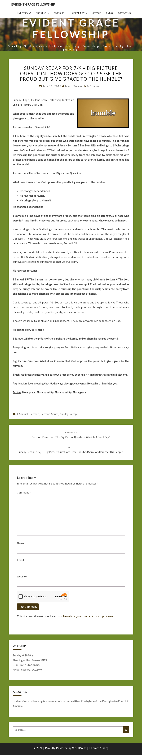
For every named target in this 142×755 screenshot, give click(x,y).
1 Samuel (22, 414)
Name (21, 543)
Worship (59, 13)
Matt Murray (74, 86)
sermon (34, 414)
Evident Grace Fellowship (33, 4)
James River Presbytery (80, 701)
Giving (109, 13)
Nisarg (104, 748)
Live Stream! (24, 13)
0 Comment (95, 86)
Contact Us (124, 13)
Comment (24, 492)
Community (78, 13)
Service (96, 13)
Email (21, 560)
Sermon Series (49, 414)
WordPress (79, 748)
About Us (41, 13)
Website (22, 576)
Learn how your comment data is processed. (89, 616)
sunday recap (68, 414)
